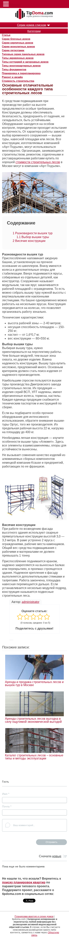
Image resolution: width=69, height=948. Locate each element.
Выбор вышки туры (32, 237)
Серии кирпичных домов (17, 42)
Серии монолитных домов (18, 46)
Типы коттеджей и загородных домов (25, 61)
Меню (15, 5)
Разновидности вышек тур (33, 233)
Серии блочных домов (16, 38)
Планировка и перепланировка (21, 73)
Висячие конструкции (29, 240)
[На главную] (34, 14)
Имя (5, 793)
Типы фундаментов (14, 69)
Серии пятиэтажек (13, 50)
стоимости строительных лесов (38, 162)
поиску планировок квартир (23, 882)
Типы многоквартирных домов (21, 65)
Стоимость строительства (18, 80)
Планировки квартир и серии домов (34, 916)
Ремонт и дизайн (12, 77)
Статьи (6, 35)
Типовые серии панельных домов (23, 54)
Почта (6, 806)
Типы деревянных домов (18, 58)
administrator (30, 602)
